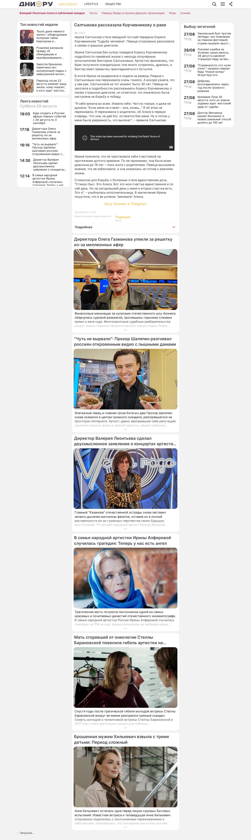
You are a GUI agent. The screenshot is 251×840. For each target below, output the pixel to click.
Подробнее (83, 227)
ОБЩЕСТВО (113, 4)
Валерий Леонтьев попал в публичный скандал (52, 13)
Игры (172, 13)
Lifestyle (91, 4)
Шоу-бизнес (68, 4)
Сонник (185, 13)
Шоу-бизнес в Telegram (125, 204)
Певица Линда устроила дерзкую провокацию (133, 13)
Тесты (93, 13)
